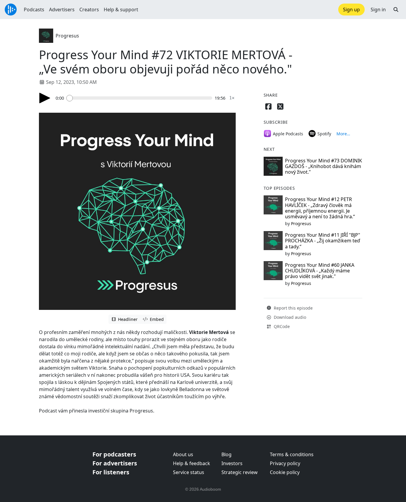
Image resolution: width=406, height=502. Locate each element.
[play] (45, 98)
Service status (188, 472)
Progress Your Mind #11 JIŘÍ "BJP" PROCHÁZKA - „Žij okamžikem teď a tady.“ (322, 241)
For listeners (110, 472)
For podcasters (114, 454)
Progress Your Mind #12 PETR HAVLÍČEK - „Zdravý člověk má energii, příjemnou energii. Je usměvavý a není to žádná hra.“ (320, 208)
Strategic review (239, 472)
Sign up (351, 9)
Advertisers (62, 9)
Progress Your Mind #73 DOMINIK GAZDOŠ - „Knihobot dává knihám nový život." (323, 166)
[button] (396, 9)
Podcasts (34, 9)
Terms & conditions (292, 454)
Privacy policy (285, 463)
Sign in (378, 9)
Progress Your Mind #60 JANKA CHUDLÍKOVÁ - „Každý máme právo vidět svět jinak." (319, 271)
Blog (226, 454)
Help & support (121, 9)
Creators (89, 9)
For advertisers (114, 463)
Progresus (67, 35)
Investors (232, 463)
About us (183, 454)
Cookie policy (285, 472)
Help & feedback (191, 463)
